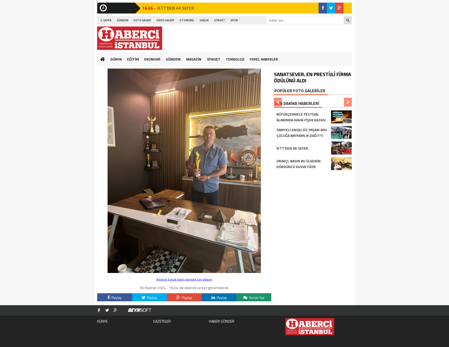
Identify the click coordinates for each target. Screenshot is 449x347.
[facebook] (323, 8)
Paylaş (116, 297)
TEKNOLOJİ (235, 59)
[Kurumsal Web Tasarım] (139, 310)
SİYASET (219, 20)
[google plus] (339, 8)
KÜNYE (102, 321)
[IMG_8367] (184, 271)
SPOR (234, 20)
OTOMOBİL (187, 20)
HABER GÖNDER (221, 321)
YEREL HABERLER (263, 59)
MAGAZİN (193, 59)
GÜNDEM (122, 20)
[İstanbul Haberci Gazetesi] (129, 38)
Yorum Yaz (256, 297)
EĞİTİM (133, 59)
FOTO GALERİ (142, 20)
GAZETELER (162, 321)
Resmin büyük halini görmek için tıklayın (184, 279)
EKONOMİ (152, 59)
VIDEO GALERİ (165, 20)
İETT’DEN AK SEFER (175, 8)
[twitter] (331, 8)
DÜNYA (116, 59)
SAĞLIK (204, 20)
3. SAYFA (105, 20)
